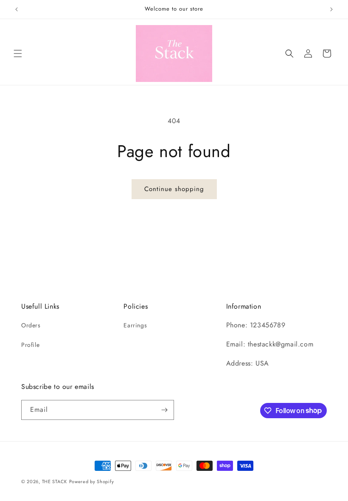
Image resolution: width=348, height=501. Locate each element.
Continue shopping (174, 189)
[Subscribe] (164, 410)
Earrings (135, 325)
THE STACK (54, 481)
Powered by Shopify (91, 481)
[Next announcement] (331, 9)
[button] (17, 53)
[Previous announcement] (16, 9)
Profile (30, 345)
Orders (31, 325)
